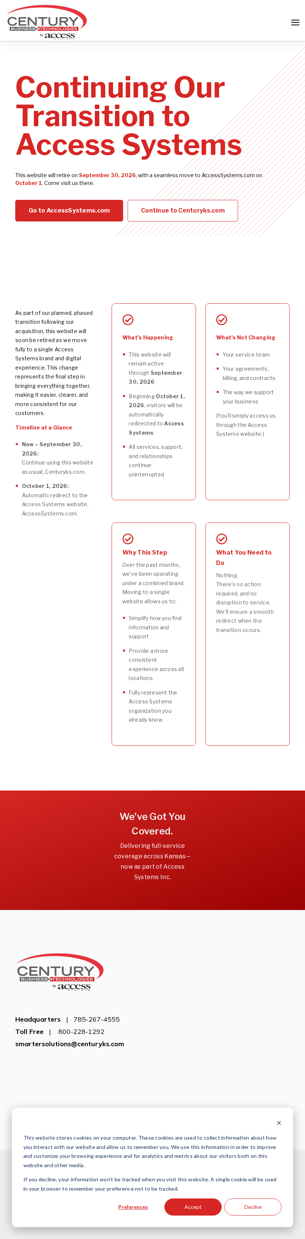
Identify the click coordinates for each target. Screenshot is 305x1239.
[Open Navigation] (295, 22)
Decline (253, 1207)
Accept (193, 1207)
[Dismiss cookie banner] (279, 1123)
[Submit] (294, 119)
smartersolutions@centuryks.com (69, 1044)
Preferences (133, 1207)
